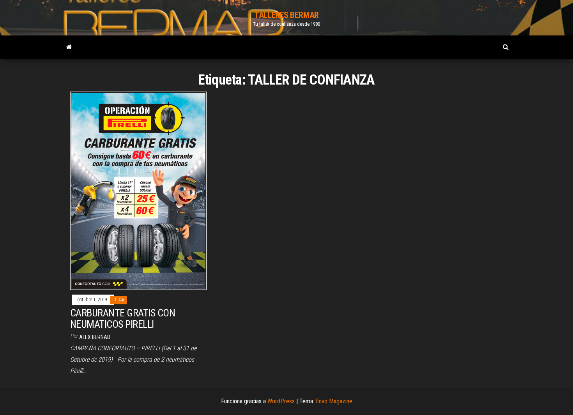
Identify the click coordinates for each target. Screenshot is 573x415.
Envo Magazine (334, 401)
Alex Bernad (94, 337)
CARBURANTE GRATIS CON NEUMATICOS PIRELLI (122, 318)
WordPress (281, 401)
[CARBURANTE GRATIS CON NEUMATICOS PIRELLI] (138, 190)
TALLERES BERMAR (286, 15)
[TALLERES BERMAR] (69, 47)
